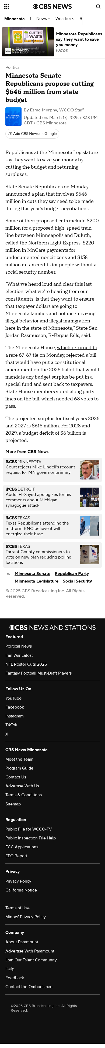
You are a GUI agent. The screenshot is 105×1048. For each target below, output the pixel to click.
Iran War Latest (19, 655)
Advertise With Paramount (29, 951)
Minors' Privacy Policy (25, 917)
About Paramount (21, 942)
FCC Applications (21, 847)
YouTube (13, 698)
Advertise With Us (22, 786)
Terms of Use (17, 908)
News (42, 18)
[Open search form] (98, 6)
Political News (18, 646)
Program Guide (19, 768)
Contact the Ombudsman (28, 987)
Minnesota (14, 19)
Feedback (14, 978)
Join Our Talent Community (31, 960)
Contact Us (15, 777)
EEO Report (16, 856)
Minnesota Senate (32, 573)
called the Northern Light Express (42, 243)
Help (9, 969)
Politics (12, 67)
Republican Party (72, 573)
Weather (63, 18)
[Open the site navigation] (18, 6)
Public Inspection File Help (30, 838)
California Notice (21, 890)
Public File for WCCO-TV (28, 829)
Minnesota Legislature (36, 581)
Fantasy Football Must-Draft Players (38, 673)
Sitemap (13, 804)
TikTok (11, 725)
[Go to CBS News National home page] (52, 6)
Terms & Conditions (23, 795)
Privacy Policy (18, 881)
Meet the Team (19, 759)
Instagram (14, 716)
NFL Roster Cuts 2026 (26, 664)
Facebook (14, 707)
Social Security (77, 581)
